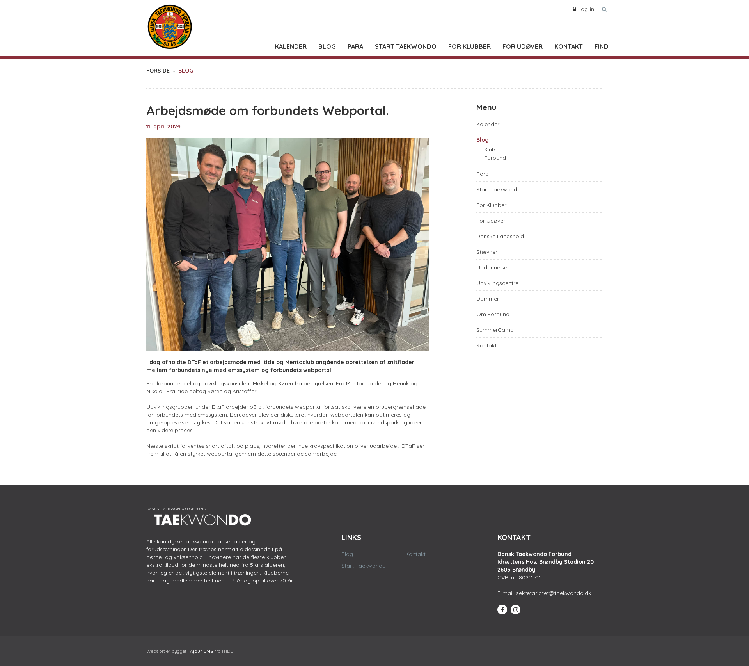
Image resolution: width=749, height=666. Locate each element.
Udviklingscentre (497, 283)
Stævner (486, 251)
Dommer (487, 298)
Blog (327, 46)
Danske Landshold (500, 236)
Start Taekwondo (406, 46)
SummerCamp (495, 329)
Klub (489, 149)
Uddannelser (492, 267)
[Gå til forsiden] (169, 24)
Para (355, 46)
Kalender (291, 46)
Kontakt (568, 46)
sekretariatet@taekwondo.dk (553, 593)
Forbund (495, 157)
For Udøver (522, 46)
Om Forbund (492, 314)
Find (602, 46)
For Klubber (469, 46)
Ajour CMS (201, 651)
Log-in (586, 8)
